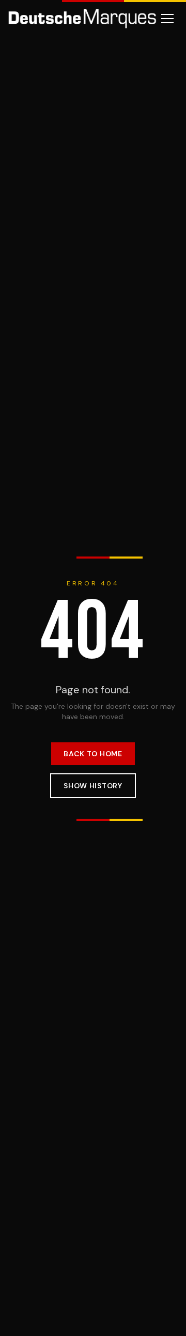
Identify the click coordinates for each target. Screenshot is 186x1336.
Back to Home (93, 753)
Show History (93, 785)
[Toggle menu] (167, 18)
